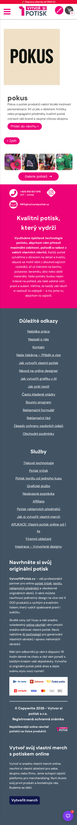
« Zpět (11, 140)
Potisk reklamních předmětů (38, 509)
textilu (57, 583)
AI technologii (31, 634)
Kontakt (38, 347)
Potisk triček (38, 470)
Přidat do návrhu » (25, 126)
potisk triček (43, 583)
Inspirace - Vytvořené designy (38, 546)
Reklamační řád (38, 418)
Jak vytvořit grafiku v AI (39, 378)
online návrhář (36, 625)
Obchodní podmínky (38, 434)
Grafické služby (38, 486)
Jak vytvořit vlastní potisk (38, 363)
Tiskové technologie (38, 463)
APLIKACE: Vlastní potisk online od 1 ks (38, 527)
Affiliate (38, 501)
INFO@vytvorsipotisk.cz (34, 204)
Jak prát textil (38, 386)
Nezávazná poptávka (38, 493)
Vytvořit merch (24, 800)
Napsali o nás (38, 339)
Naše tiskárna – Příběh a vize (38, 355)
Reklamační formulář (38, 410)
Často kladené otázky (38, 394)
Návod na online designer (38, 371)
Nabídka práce (38, 331)
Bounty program (38, 402)
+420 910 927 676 (30, 191)
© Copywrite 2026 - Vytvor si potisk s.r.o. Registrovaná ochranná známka (38, 713)
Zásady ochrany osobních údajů (38, 426)
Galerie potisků (36, 176)
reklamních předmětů (24, 588)
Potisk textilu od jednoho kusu (39, 478)
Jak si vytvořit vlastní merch (38, 517)
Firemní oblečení (38, 539)
